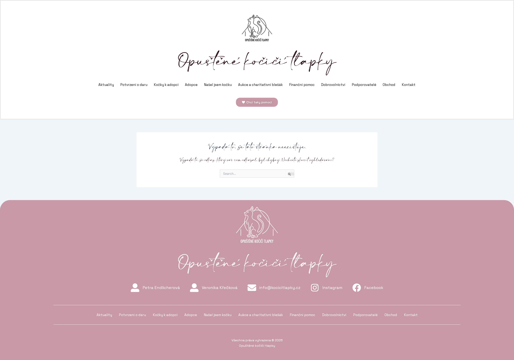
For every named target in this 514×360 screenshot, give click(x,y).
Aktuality (106, 84)
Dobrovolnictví (333, 84)
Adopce (191, 84)
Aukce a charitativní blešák (260, 84)
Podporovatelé (364, 84)
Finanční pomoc (302, 84)
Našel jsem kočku (218, 84)
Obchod (389, 84)
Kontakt (408, 84)
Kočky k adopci (166, 84)
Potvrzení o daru (133, 84)
